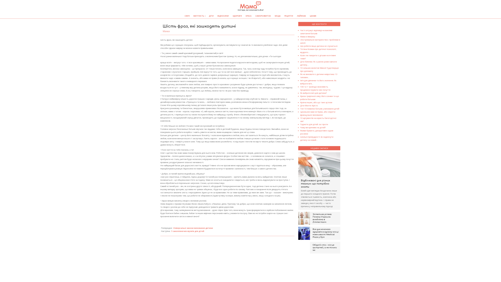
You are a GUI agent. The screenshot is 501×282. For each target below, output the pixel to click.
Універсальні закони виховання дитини (193, 228)
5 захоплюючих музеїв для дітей (187, 231)
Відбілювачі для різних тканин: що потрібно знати (315, 183)
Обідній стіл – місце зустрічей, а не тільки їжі (325, 247)
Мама (166, 31)
